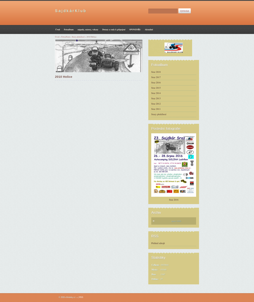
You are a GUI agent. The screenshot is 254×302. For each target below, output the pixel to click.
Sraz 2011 (156, 108)
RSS (81, 297)
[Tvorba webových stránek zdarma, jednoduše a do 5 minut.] (77, 297)
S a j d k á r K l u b (70, 11)
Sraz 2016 (156, 82)
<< (154, 222)
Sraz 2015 (156, 87)
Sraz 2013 (156, 98)
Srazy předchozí (78, 36)
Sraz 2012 (156, 103)
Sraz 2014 (156, 93)
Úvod (57, 36)
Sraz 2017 (156, 77)
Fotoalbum (65, 36)
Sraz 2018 (156, 71)
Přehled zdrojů (158, 243)
